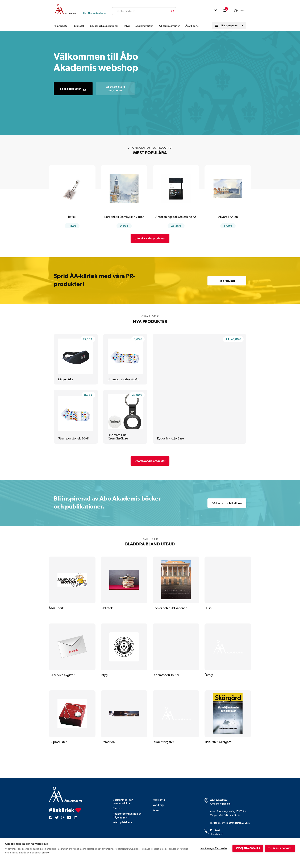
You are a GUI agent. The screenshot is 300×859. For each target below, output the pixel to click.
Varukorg (158, 805)
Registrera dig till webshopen (115, 88)
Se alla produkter (70, 88)
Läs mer (46, 852)
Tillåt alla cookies (279, 848)
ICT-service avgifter (169, 26)
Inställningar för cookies (214, 848)
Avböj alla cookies (248, 848)
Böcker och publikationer (104, 26)
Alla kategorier (229, 25)
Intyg (127, 26)
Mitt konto (159, 800)
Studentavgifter (144, 26)
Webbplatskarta (122, 822)
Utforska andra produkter (150, 238)
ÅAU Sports (191, 26)
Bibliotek (79, 26)
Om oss (117, 808)
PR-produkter (61, 26)
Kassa (156, 810)
